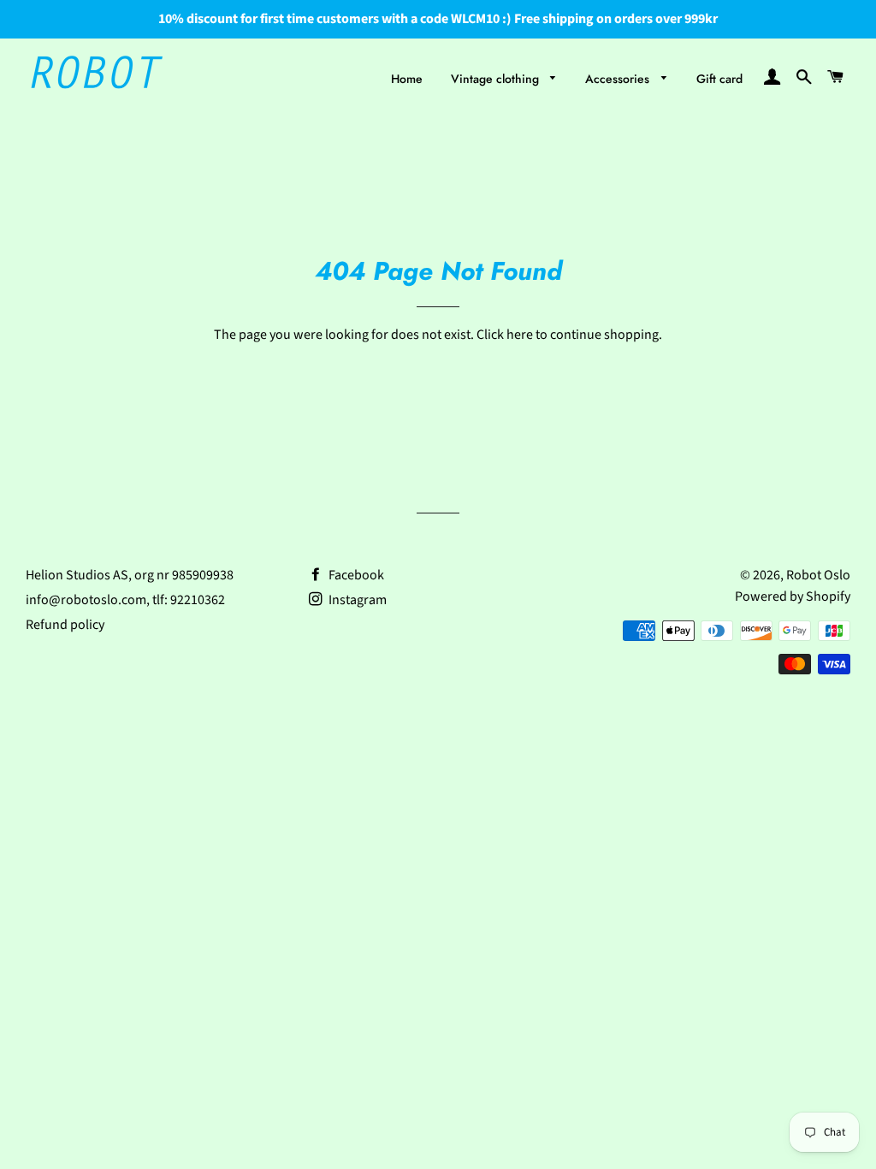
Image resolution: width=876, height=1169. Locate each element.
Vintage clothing (496, 78)
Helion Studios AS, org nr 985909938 (130, 575)
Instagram (356, 599)
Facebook (355, 575)
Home (407, 78)
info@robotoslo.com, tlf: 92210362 (125, 599)
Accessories (619, 78)
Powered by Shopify (792, 596)
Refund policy (65, 624)
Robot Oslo (818, 575)
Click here (504, 334)
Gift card (719, 78)
